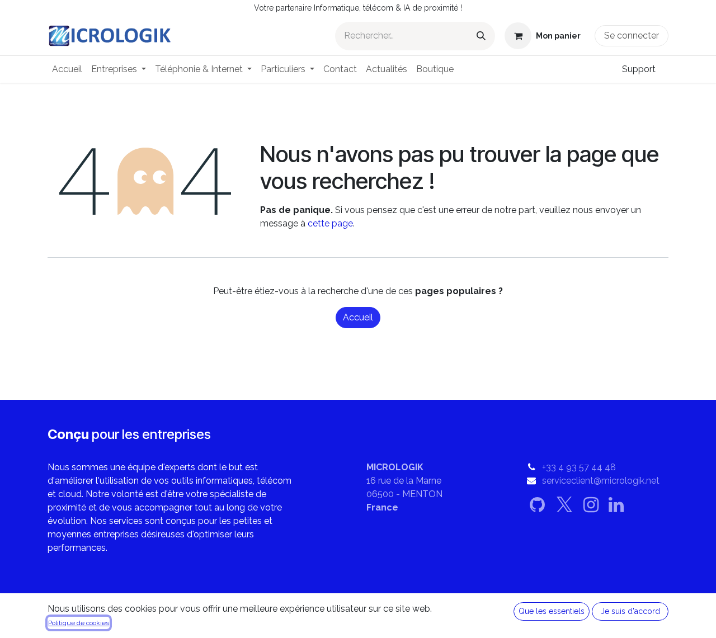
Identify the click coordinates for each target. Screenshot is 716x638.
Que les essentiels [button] (552, 611)
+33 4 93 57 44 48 (579, 467)
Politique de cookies (78, 623)
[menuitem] (67, 69)
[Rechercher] (481, 36)
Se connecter (631, 35)
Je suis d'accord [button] (630, 611)
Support (639, 69)
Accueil (358, 317)
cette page (330, 223)
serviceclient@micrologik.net (601, 480)
